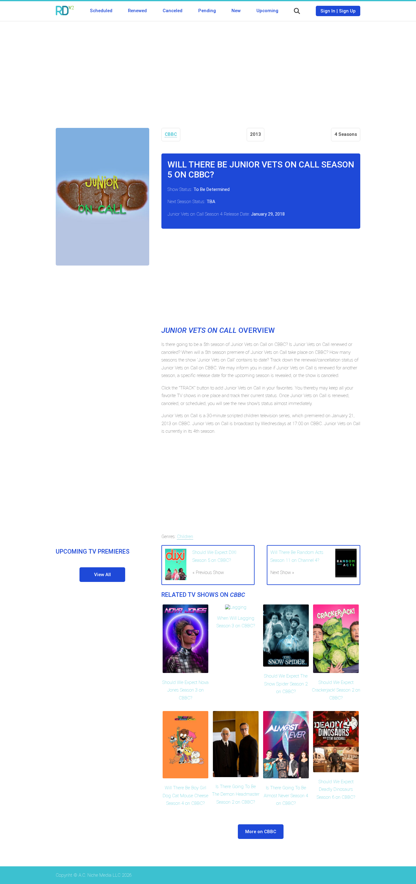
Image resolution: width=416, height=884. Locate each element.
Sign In (327, 11)
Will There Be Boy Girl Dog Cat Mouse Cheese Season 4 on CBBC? (185, 795)
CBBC (171, 134)
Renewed (137, 10)
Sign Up (347, 11)
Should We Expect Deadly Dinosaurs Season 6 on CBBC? (336, 789)
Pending (207, 10)
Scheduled (101, 10)
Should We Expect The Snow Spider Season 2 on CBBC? (286, 683)
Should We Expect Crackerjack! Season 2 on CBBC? (336, 690)
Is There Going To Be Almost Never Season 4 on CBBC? (286, 795)
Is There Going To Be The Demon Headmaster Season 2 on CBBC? (235, 794)
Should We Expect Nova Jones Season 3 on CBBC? (185, 690)
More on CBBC (260, 831)
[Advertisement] (208, 70)
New (236, 10)
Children (185, 536)
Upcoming (267, 10)
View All (102, 574)
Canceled (172, 10)
